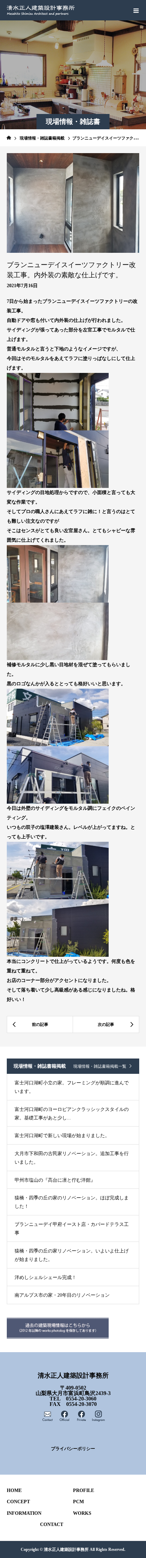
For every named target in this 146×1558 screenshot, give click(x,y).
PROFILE (83, 1490)
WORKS (82, 1513)
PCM (78, 1501)
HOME (14, 1490)
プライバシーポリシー (73, 1448)
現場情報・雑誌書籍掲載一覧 (99, 1066)
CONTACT (51, 1524)
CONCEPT (18, 1501)
